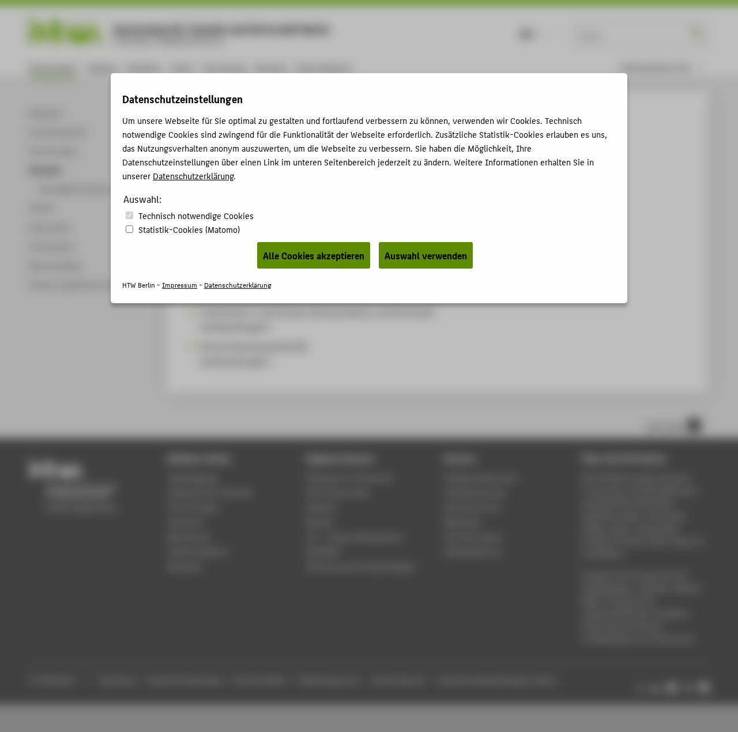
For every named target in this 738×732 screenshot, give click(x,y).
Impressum (179, 284)
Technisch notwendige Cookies (196, 215)
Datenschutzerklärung (193, 175)
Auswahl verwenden (426, 255)
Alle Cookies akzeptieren (313, 255)
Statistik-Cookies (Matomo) (189, 229)
